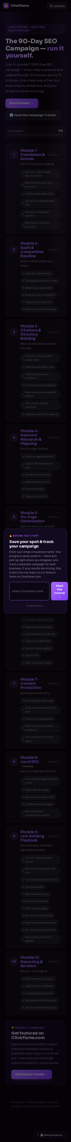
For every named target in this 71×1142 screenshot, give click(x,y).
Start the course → (59, 591)
